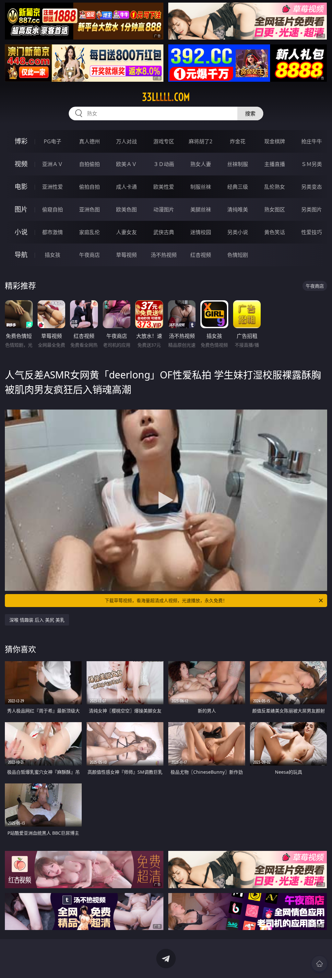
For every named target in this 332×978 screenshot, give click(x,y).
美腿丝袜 (200, 209)
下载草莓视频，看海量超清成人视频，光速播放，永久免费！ (166, 600)
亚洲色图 (89, 209)
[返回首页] (319, 964)
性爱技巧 (311, 232)
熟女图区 (274, 209)
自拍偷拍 (89, 164)
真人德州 (89, 141)
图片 (21, 209)
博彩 (21, 141)
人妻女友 (126, 232)
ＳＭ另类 (311, 164)
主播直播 (274, 164)
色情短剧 (237, 254)
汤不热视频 (164, 254)
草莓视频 (126, 254)
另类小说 (237, 232)
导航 (21, 254)
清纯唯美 (237, 209)
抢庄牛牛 (311, 141)
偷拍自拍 (89, 186)
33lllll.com (166, 96)
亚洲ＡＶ (52, 164)
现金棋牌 (274, 141)
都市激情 (52, 232)
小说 (21, 232)
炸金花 (237, 141)
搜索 (250, 113)
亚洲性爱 (52, 186)
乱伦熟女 (274, 186)
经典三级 (237, 186)
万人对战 (126, 141)
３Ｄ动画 (163, 164)
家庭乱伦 (89, 232)
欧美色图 (126, 209)
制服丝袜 (200, 186)
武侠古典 (163, 232)
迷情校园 (200, 232)
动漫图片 (163, 209)
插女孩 (52, 254)
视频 (21, 164)
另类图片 (311, 209)
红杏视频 (200, 254)
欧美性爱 (163, 186)
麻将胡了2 (200, 141)
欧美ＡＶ (126, 164)
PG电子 (52, 141)
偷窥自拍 (52, 209)
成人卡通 (126, 186)
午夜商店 (89, 254)
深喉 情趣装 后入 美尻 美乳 (37, 620)
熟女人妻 (200, 164)
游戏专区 (163, 141)
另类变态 (311, 186)
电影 (21, 186)
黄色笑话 (274, 232)
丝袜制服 (237, 164)
